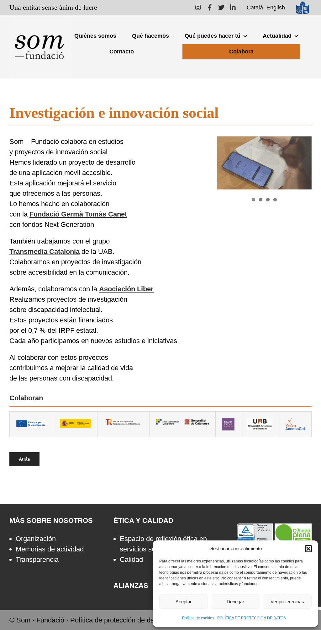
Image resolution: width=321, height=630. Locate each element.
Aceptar (184, 601)
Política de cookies (198, 618)
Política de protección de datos (116, 620)
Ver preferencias (287, 601)
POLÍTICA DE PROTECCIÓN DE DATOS (251, 618)
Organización (36, 539)
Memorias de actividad (50, 549)
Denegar (235, 601)
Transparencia (37, 559)
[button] (308, 548)
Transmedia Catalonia (44, 251)
